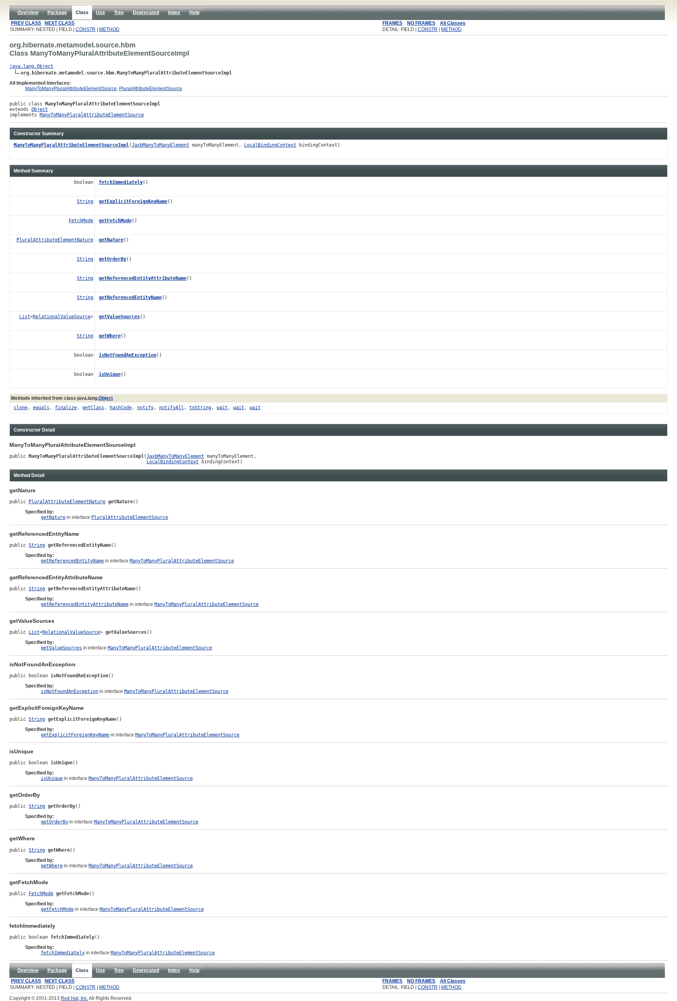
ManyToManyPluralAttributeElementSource (71, 88)
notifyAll (171, 407)
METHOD (109, 29)
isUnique (110, 374)
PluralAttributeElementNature (54, 240)
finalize (66, 407)
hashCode (121, 407)
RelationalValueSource (62, 316)
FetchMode (81, 220)
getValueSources (119, 316)
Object (39, 109)
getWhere (110, 336)
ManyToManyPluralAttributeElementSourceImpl (71, 145)
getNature (111, 240)
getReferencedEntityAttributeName (142, 278)
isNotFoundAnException (127, 355)
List (24, 316)
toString (200, 407)
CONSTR (86, 29)
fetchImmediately (121, 182)
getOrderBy (112, 259)
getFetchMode (115, 220)
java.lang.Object (31, 66)
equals (41, 407)
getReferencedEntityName (130, 297)
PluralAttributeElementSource (150, 88)
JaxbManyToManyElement (160, 145)
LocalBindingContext (270, 145)
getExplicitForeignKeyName (133, 201)
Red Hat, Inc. (74, 998)
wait (222, 407)
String (85, 201)
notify (145, 407)
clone (20, 407)
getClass (93, 407)
